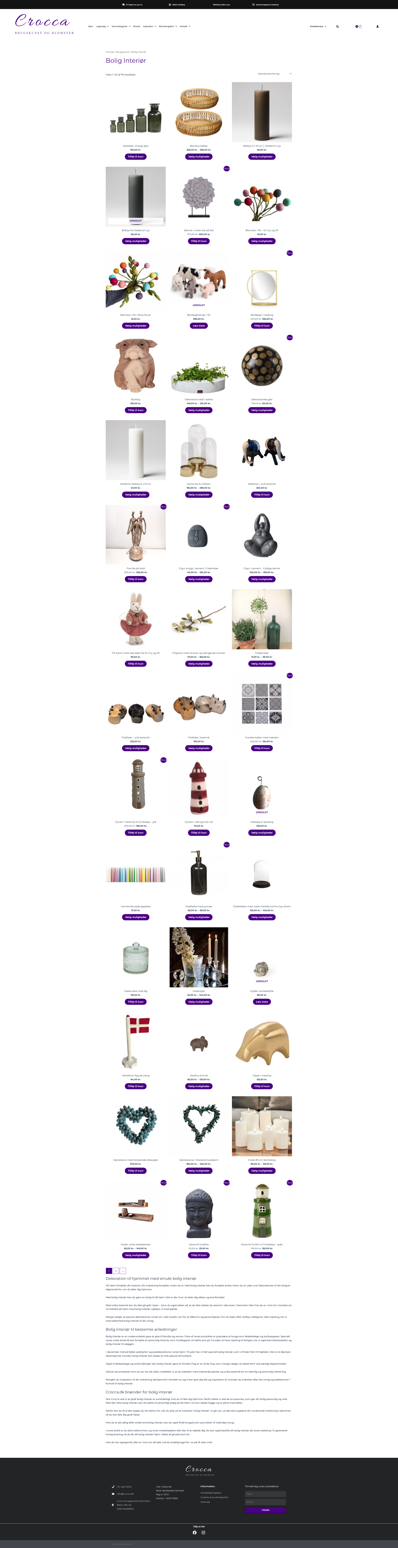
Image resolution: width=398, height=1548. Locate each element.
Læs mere (199, 325)
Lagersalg (101, 26)
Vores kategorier (119, 26)
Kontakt (183, 26)
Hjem (90, 26)
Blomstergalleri (166, 26)
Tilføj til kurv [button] (135, 156)
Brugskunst (122, 52)
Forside (110, 52)
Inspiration (148, 26)
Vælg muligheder (198, 156)
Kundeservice (316, 26)
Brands (136, 26)
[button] (337, 27)
